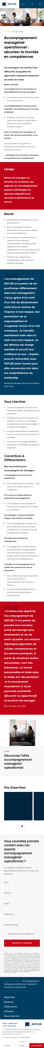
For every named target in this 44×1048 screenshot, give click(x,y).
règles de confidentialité (30, 970)
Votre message (11, 925)
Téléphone (9, 914)
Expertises (9, 997)
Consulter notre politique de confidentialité (15, 1037)
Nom (6, 882)
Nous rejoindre (11, 1016)
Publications (10, 1006)
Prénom (8, 893)
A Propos (8, 1011)
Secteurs (8, 1001)
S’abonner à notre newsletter (21, 934)
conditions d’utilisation (10, 971)
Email (7, 904)
